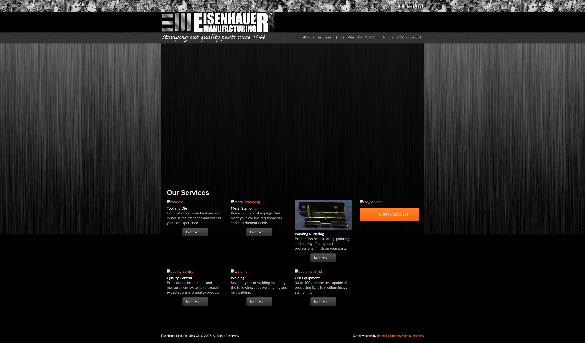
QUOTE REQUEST (393, 214)
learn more (192, 232)
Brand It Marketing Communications (400, 336)
